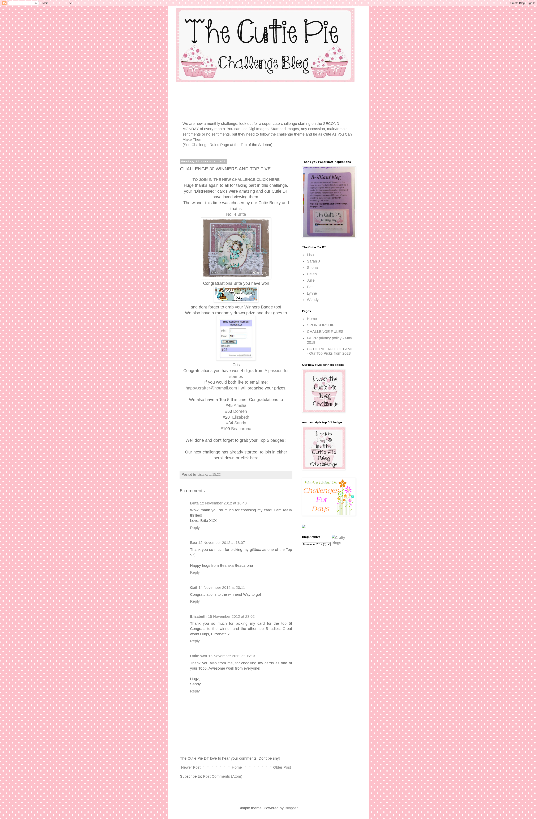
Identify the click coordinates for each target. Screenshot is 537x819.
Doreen (240, 411)
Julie (311, 280)
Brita (194, 503)
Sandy (240, 423)
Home (237, 767)
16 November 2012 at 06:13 (231, 656)
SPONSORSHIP (321, 325)
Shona (312, 267)
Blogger (291, 808)
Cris (236, 364)
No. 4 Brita (236, 214)
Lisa (310, 255)
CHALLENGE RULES (325, 331)
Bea (193, 543)
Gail (193, 587)
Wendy (313, 300)
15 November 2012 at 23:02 (231, 616)
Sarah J (313, 261)
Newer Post (191, 767)
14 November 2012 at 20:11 (221, 587)
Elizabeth (240, 417)
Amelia (240, 405)
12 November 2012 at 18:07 (221, 543)
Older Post (282, 767)
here (254, 458)
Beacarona (241, 428)
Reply (195, 528)
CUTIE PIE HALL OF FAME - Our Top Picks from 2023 (330, 351)
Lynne (312, 293)
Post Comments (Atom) (222, 776)
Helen (312, 274)
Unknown (198, 656)
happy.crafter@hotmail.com (211, 388)
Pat (310, 287)
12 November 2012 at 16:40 (223, 503)
